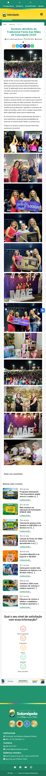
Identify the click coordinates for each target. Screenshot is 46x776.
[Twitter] (25, 46)
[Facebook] (21, 46)
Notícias (12, 24)
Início (5, 24)
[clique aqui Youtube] (26, 767)
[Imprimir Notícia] (13, 46)
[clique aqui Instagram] (31, 767)
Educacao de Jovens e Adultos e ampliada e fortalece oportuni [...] (29, 601)
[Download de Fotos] (17, 46)
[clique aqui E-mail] (15, 767)
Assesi (15, 773)
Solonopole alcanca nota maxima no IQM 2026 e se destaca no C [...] (30, 525)
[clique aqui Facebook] (20, 767)
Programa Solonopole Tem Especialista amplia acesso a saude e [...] (30, 494)
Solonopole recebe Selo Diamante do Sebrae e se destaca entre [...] (30, 570)
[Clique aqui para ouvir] (28, 46)
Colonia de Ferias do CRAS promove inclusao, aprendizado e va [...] (31, 541)
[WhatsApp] (32, 46)
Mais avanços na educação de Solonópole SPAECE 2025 (30, 509)
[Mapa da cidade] (23, 694)
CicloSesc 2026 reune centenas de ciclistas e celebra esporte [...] (29, 586)
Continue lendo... (25, 500)
